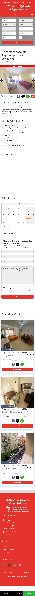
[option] (17, 80)
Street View (7, 96)
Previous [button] (1, 80)
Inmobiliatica (16, 573)
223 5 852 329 (11, 2)
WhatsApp (29, 593)
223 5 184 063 (25, 2)
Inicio (5, 546)
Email (6, 593)
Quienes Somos (8, 549)
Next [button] (33, 80)
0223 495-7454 (11, 529)
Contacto (6, 552)
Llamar (17, 593)
